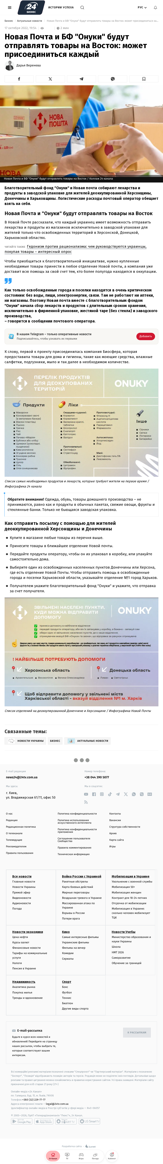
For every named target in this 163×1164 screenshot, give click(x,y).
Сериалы (68, 958)
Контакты (115, 814)
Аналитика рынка (23, 987)
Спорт (66, 982)
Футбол (67, 992)
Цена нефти (20, 937)
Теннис (66, 998)
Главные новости (23, 881)
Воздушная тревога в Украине (82, 898)
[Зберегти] (143, 79)
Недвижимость (23, 982)
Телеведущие (14, 840)
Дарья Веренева (28, 65)
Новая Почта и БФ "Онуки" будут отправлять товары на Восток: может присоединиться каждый (102, 21)
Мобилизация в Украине (130, 876)
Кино (66, 932)
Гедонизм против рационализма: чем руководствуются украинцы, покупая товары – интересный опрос (76, 249)
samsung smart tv (89, 1121)
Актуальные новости (30, 21)
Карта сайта (116, 840)
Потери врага (71, 918)
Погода (17, 908)
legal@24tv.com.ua (57, 1103)
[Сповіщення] (155, 7)
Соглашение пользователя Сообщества (74, 840)
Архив (113, 833)
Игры (112, 846)
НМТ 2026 (118, 952)
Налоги (17, 963)
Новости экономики (27, 932)
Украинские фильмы (75, 942)
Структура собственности (124, 827)
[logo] (31, 7)
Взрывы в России (73, 913)
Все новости (21, 876)
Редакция (11, 820)
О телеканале (14, 833)
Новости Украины (24, 887)
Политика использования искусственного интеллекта (74, 821)
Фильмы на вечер (73, 947)
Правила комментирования (74, 848)
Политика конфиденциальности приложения (77, 830)
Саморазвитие (121, 957)
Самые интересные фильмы (80, 937)
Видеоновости (21, 898)
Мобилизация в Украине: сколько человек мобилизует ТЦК (131, 913)
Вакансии (115, 820)
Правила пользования (19, 853)
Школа (116, 946)
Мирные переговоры (75, 892)
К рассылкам (137, 1032)
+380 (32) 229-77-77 (34, 1099)
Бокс (65, 987)
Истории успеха (61, 7)
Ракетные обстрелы (75, 881)
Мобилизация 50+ (123, 887)
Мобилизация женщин (126, 892)
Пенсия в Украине (24, 968)
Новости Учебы (123, 932)
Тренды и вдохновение (27, 998)
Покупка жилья (22, 992)
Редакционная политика (21, 827)
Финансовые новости (26, 947)
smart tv (66, 1121)
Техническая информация (73, 854)
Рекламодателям (16, 846)
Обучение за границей (126, 963)
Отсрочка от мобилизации (129, 903)
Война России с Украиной (81, 876)
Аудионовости (21, 903)
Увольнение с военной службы (132, 881)
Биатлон (67, 1003)
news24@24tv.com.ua (22, 777)
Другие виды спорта (75, 1008)
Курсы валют (20, 942)
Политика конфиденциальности (77, 814)
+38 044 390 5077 (96, 777)
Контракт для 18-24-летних (129, 898)
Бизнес (9, 21)
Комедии (68, 953)
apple (43, 1121)
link (85, 794)
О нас (9, 814)
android (21, 1121)
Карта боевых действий (77, 887)
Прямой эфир (21, 892)
